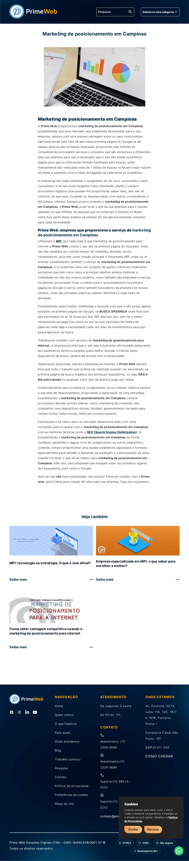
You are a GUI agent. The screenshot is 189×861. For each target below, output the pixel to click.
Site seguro (166, 842)
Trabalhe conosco (67, 759)
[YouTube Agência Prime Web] (35, 712)
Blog (58, 750)
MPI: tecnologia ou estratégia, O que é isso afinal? (50, 563)
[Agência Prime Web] (33, 17)
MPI (58, 241)
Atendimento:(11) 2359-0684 (112, 764)
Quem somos (64, 715)
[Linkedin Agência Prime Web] (27, 712)
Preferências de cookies (71, 795)
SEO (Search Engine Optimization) (112, 432)
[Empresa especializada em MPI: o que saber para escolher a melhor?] (138, 541)
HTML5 (127, 842)
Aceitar (133, 829)
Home (59, 706)
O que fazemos (66, 724)
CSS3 (145, 842)
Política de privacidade (72, 786)
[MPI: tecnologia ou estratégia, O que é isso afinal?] (51, 541)
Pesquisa (61, 768)
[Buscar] (130, 12)
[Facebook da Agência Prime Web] (11, 712)
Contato (60, 777)
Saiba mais (18, 579)
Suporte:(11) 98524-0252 (115, 784)
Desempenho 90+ (147, 851)
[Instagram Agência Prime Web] (19, 712)
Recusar (153, 829)
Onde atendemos (67, 741)
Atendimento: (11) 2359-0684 (113, 744)
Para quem (63, 732)
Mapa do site (64, 803)
